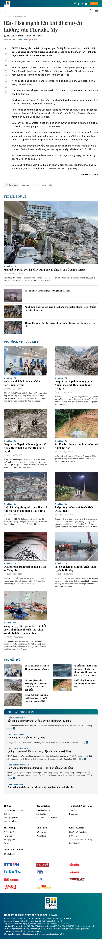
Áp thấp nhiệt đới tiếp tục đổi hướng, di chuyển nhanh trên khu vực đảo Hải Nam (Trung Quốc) (85, 670)
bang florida (47, 185)
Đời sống (73, 836)
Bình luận (8, 814)
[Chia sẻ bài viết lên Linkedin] (6, 65)
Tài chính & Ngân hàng (80, 806)
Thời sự (7, 806)
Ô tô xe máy (41, 832)
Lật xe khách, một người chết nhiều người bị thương (76, 568)
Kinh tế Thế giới (10, 821)
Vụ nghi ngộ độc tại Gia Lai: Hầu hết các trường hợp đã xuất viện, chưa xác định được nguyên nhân (25, 629)
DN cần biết (41, 814)
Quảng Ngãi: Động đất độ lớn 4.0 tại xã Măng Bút (25, 568)
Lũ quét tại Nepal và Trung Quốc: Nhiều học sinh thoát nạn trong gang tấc (74, 385)
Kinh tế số (41, 827)
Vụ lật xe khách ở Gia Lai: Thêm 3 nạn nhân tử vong (23, 383)
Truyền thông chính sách (14, 810)
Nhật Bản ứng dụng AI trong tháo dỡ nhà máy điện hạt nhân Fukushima (25, 508)
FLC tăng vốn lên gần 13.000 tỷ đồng (26, 737)
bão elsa (25, 185)
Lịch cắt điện (74, 843)
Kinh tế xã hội (20, 17)
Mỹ (31, 84)
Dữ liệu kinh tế (10, 854)
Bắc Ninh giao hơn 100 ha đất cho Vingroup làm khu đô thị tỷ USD (40, 786)
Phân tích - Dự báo (13, 849)
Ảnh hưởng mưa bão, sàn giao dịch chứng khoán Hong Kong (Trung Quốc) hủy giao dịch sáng (60, 308)
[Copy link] (6, 76)
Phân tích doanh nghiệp (46, 818)
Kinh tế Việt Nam (11, 818)
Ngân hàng (73, 814)
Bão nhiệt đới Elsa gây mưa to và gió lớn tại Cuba (47, 290)
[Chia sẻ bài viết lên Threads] (6, 60)
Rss (93, 3)
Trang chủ (8, 17)
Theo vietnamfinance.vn (18, 748)
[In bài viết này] (6, 92)
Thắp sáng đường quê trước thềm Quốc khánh (74, 508)
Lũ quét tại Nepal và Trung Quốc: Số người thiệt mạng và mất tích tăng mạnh (25, 448)
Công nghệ (41, 836)
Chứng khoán (9, 832)
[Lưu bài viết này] (6, 87)
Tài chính (73, 810)
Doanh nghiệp (43, 806)
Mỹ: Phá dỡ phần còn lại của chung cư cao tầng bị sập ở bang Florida (44, 269)
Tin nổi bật (13, 660)
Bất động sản (9, 840)
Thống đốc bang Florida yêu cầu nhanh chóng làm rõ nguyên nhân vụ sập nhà (60, 324)
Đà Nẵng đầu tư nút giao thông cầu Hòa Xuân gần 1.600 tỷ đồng (40, 767)
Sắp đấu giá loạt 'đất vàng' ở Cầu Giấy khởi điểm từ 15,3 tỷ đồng (39, 720)
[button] (91, 10)
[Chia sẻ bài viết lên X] (6, 54)
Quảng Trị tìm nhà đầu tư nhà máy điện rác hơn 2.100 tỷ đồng (39, 751)
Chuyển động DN (43, 810)
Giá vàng (7, 843)
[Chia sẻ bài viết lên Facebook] (6, 49)
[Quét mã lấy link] (6, 81)
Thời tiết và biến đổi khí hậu (81, 840)
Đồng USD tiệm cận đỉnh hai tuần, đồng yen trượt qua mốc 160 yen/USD (36, 698)
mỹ (35, 185)
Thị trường (9, 827)
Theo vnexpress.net (16, 718)
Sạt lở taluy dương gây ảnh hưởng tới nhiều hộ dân (76, 446)
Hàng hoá (8, 836)
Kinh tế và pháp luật (78, 832)
